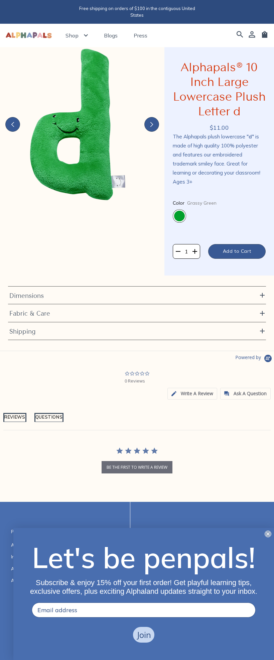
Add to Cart (237, 251)
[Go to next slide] (151, 124)
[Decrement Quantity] (178, 251)
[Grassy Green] (179, 216)
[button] (192, 394)
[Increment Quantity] (195, 251)
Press (140, 35)
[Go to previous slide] (12, 124)
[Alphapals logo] (28, 35)
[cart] (265, 37)
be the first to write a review (137, 467)
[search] (240, 35)
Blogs (111, 35)
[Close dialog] (268, 534)
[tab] (14, 421)
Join (143, 635)
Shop (72, 35)
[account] (252, 35)
